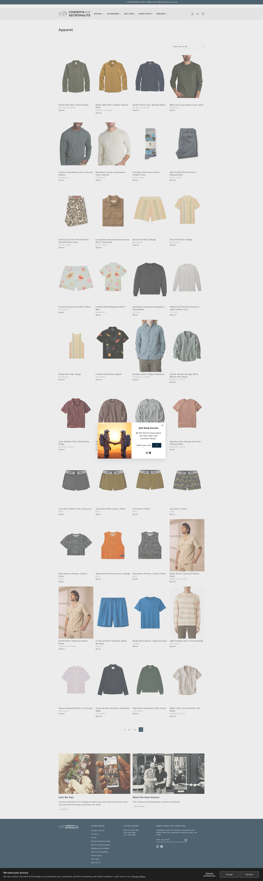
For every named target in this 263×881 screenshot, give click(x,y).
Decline (249, 874)
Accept (229, 874)
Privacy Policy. (139, 876)
